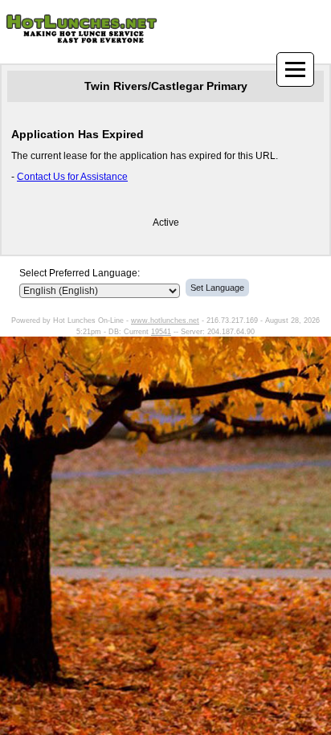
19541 (161, 332)
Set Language (217, 287)
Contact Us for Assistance (72, 176)
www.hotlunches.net (165, 320)
